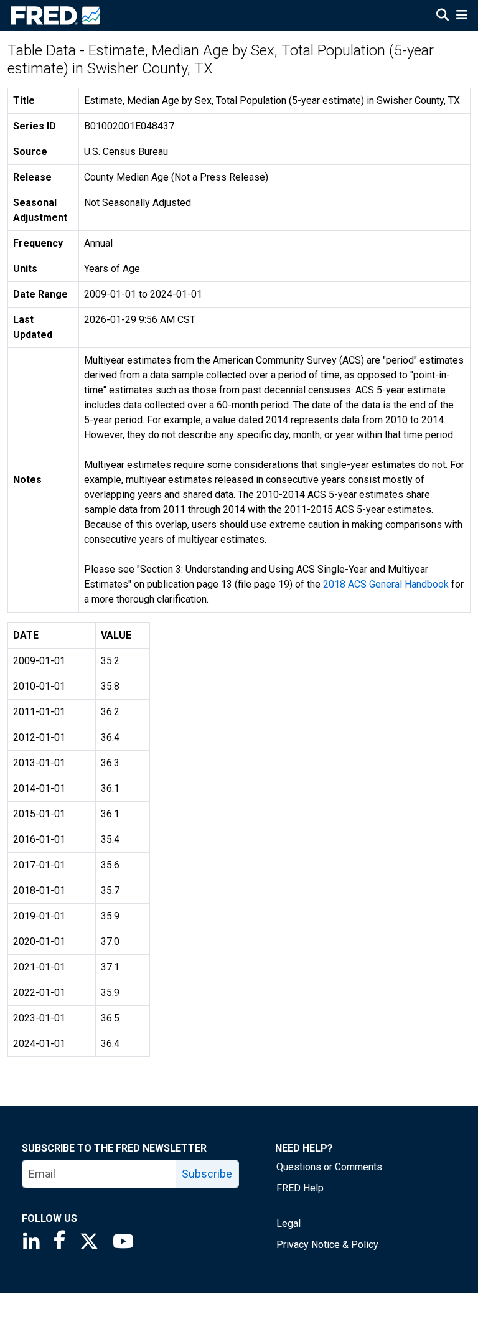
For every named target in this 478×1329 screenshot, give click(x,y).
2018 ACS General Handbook (386, 584)
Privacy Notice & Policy (327, 1245)
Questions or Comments (329, 1167)
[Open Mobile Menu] (461, 16)
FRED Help (300, 1188)
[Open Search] (442, 16)
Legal (288, 1223)
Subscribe (207, 1173)
